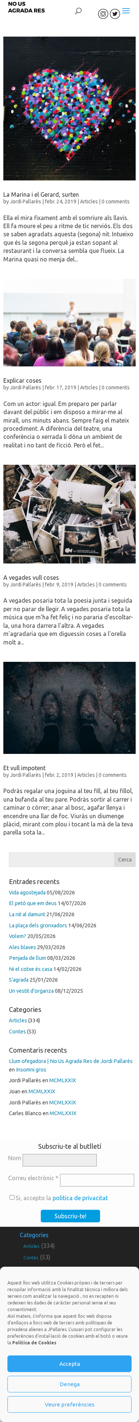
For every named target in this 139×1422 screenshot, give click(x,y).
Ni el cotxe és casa (30, 969)
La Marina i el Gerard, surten (41, 194)
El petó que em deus (33, 903)
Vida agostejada (27, 892)
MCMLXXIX (62, 1080)
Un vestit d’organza (31, 991)
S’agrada (19, 980)
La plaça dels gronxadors (38, 925)
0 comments (116, 201)
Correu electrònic (33, 1178)
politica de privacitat (80, 1198)
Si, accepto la (62, 1198)
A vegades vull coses (31, 577)
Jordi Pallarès (25, 201)
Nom (14, 1158)
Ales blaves (22, 947)
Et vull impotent (24, 768)
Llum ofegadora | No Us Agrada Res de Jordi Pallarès (71, 1061)
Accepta (69, 1364)
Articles (89, 201)
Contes (17, 1032)
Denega (70, 1384)
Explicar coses (22, 380)
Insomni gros (31, 1070)
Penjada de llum (27, 958)
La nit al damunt (27, 914)
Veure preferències (70, 1404)
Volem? (17, 936)
